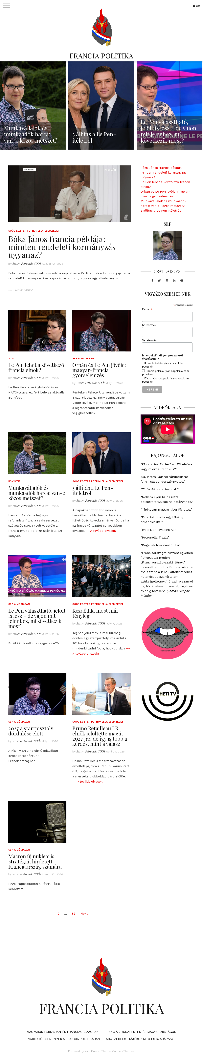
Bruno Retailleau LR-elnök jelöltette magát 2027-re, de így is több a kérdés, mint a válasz (99, 736)
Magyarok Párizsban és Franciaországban (63, 1032)
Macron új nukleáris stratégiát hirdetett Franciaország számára (35, 861)
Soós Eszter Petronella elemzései (33, 230)
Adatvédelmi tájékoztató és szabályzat (140, 1039)
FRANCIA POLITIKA (101, 55)
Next (84, 913)
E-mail (147, 309)
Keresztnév (149, 325)
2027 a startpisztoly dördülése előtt (30, 731)
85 (74, 913)
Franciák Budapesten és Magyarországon (141, 1032)
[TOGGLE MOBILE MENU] (6, 6)
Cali (114, 1051)
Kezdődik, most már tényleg (95, 613)
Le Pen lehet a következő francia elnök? (36, 367)
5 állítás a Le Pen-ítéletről (92, 490)
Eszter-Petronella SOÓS (26, 263)
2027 (11, 358)
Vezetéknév (149, 340)
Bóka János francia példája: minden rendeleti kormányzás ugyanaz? (62, 246)
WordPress (92, 1051)
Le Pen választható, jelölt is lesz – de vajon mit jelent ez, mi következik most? (37, 618)
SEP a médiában (83, 358)
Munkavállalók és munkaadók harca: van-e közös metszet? (36, 492)
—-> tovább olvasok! (101, 531)
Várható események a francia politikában (64, 1039)
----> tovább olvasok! (21, 290)
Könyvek (14, 481)
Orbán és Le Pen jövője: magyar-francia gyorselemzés (99, 370)
